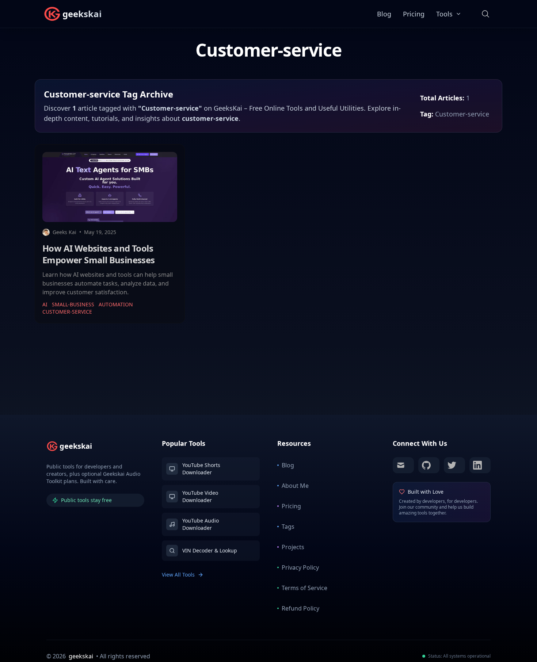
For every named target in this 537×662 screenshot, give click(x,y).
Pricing (413, 13)
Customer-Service (67, 311)
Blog (384, 13)
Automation (116, 304)
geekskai (81, 656)
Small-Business (73, 304)
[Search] (485, 14)
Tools (444, 13)
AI (44, 304)
